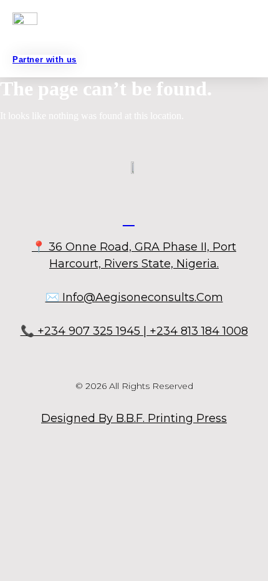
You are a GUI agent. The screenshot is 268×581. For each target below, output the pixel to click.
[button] (130, 40)
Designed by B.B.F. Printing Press (134, 418)
